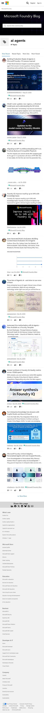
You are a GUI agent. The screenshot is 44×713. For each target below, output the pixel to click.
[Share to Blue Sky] (25, 506)
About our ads (5, 710)
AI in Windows (6, 531)
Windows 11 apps (6, 538)
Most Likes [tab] (26, 54)
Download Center (6, 550)
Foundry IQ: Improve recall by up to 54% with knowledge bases (23, 195)
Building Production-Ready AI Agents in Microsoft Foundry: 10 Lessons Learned (21, 60)
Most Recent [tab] (6, 54)
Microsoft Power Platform (8, 624)
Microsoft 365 (5, 621)
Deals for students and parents (10, 599)
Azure (3, 643)
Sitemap (4, 706)
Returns (4, 557)
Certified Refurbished (7, 563)
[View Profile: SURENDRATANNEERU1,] (4, 60)
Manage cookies (30, 706)
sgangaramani (11, 314)
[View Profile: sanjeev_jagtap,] (4, 105)
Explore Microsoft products (9, 535)
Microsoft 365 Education (8, 589)
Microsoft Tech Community (9, 656)
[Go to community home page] (7, 3)
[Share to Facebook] (15, 506)
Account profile (6, 547)
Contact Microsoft (13, 706)
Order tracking (6, 560)
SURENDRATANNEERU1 (14, 92)
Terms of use (5, 708)
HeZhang (10, 445)
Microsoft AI (5, 611)
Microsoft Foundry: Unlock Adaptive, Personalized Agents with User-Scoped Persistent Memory (24, 455)
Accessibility (5, 694)
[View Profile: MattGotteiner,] (4, 195)
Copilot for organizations (8, 525)
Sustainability (5, 698)
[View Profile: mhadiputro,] (4, 455)
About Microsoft (6, 678)
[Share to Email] (32, 506)
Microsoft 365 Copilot (7, 631)
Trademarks (14, 708)
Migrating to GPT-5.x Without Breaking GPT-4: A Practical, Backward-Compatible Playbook (24, 150)
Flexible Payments (6, 570)
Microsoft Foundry (7, 8)
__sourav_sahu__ (12, 182)
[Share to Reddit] (22, 506)
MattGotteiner (11, 227)
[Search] (27, 3)
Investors (4, 688)
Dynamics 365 (5, 618)
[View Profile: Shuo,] (4, 240)
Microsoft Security (6, 614)
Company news (6, 682)
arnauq (9, 404)
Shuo (8, 272)
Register (32, 3)
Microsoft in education (8, 579)
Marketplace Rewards (7, 662)
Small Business (6, 634)
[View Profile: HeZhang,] (4, 413)
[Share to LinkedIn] (12, 506)
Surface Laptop (6, 518)
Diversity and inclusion (8, 691)
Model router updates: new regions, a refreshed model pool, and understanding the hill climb (24, 105)
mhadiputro (11, 487)
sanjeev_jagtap (11, 137)
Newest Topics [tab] (16, 54)
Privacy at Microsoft (7, 685)
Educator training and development (11, 595)
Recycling (30, 708)
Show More (23, 496)
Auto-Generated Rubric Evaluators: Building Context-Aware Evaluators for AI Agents (22, 240)
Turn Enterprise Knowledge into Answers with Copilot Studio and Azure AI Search (23, 413)
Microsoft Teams (6, 627)
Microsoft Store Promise (8, 567)
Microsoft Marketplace (8, 659)
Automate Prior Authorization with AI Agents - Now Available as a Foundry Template (23, 326)
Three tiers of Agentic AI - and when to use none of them (24, 281)
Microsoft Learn (6, 650)
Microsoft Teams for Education (9, 586)
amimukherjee (11, 359)
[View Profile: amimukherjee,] (4, 327)
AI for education (6, 602)
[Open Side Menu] (3, 3)
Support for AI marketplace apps (10, 653)
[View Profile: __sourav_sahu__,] (4, 150)
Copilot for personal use (8, 528)
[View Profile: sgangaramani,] (4, 282)
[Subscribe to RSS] (29, 506)
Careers (4, 675)
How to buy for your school (9, 592)
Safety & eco (22, 708)
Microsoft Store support (8, 554)
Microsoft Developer (7, 646)
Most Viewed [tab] (36, 54)
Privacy (22, 706)
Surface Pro (5, 515)
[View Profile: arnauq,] (4, 372)
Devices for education (7, 582)
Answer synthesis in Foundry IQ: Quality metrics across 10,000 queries (24, 371)
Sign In (39, 3)
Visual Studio (5, 666)
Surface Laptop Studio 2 (8, 522)
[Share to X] (19, 506)
